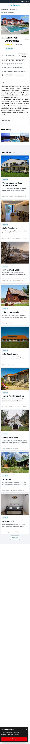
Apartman (13, 9)
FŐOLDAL (5, 9)
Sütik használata (14, 734)
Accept (14, 739)
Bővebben (15, 537)
